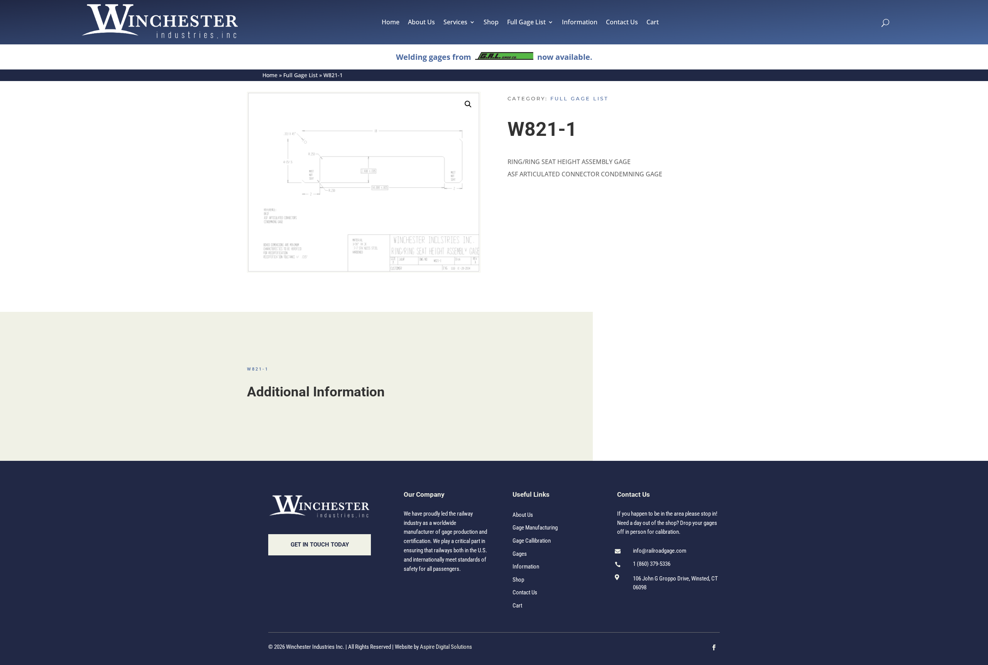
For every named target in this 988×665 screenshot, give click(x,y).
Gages (520, 553)
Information (579, 22)
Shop (491, 22)
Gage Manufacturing (535, 527)
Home (390, 22)
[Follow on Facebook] (714, 647)
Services (455, 22)
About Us (421, 22)
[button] (468, 104)
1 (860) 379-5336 (651, 563)
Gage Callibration (532, 540)
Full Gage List (526, 22)
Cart (652, 22)
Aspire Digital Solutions (446, 646)
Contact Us (622, 22)
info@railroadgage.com (659, 550)
